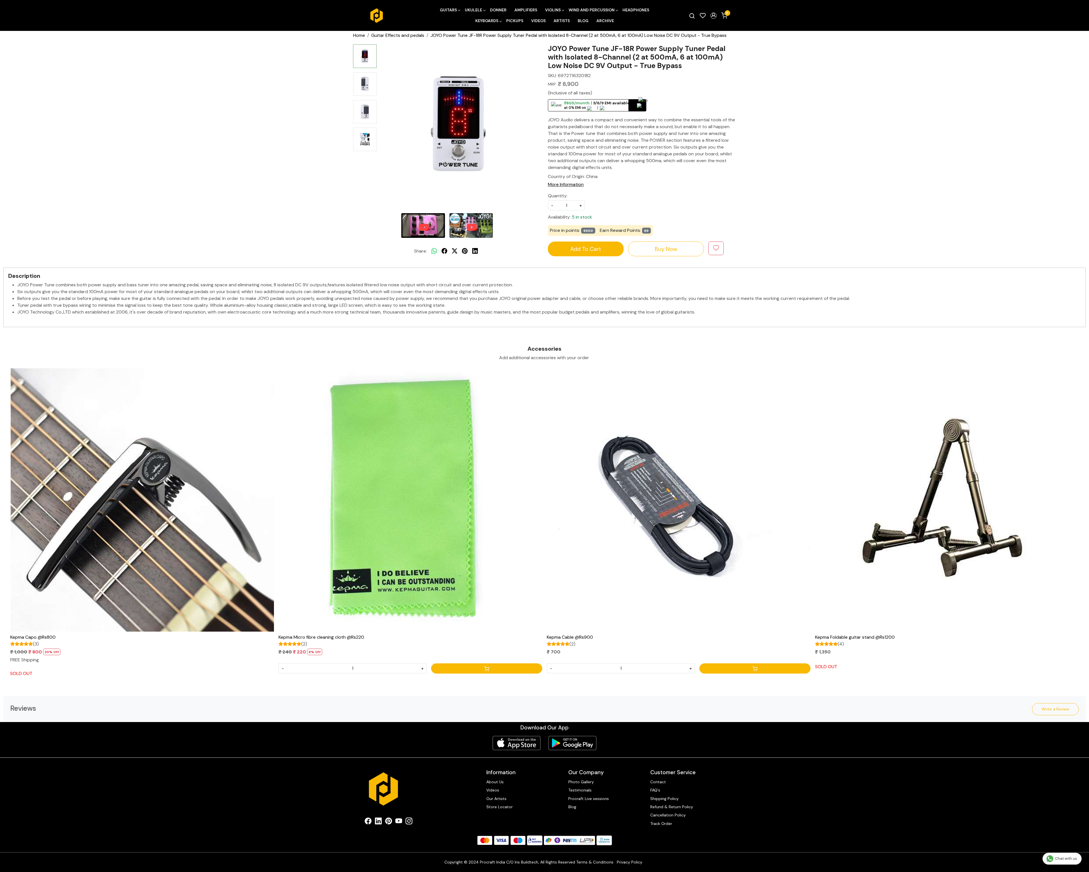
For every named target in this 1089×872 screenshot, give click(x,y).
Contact (658, 781)
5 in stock (582, 217)
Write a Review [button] (1055, 709)
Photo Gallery (581, 781)
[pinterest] (465, 251)
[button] (713, 15)
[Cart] (486, 668)
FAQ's (655, 790)
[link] (692, 15)
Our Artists (496, 798)
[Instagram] (408, 822)
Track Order (661, 823)
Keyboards (486, 20)
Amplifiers (525, 9)
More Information (566, 184)
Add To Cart (585, 249)
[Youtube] (398, 822)
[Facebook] (368, 822)
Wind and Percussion (592, 9)
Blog (583, 20)
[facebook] (444, 251)
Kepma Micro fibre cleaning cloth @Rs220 (321, 637)
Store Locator (499, 806)
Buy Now (666, 249)
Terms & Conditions (594, 862)
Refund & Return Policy (671, 806)
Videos (538, 20)
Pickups (514, 20)
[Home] (377, 15)
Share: (420, 251)
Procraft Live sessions (588, 798)
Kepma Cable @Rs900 (570, 637)
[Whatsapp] (434, 251)
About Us (495, 781)
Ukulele (473, 9)
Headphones (635, 9)
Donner (498, 9)
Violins (553, 9)
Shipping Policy (664, 798)
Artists (562, 20)
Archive (605, 20)
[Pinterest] (388, 822)
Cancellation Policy (668, 815)
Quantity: (557, 196)
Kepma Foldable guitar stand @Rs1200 (855, 637)
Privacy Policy (629, 862)
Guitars (448, 9)
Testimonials (580, 790)
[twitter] (454, 251)
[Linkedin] (378, 822)
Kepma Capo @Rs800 (33, 637)
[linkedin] (475, 251)
